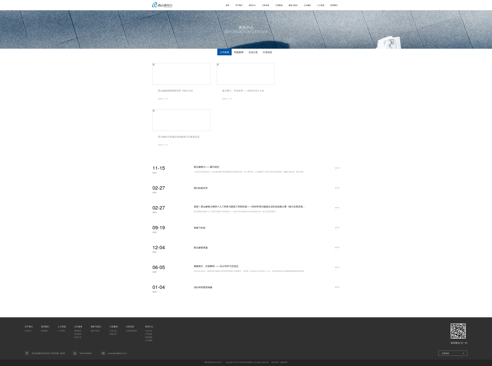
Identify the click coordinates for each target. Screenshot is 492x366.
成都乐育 (284, 362)
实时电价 (77, 334)
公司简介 (28, 330)
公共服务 (307, 5)
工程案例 (279, 5)
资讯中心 (252, 5)
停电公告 (77, 337)
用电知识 (77, 330)
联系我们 (334, 5)
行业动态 (267, 52)
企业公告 (253, 52)
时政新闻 (238, 52)
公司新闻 (224, 52)
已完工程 (113, 330)
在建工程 (113, 334)
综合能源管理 (131, 330)
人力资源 (320, 5)
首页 (227, 5)
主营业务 (265, 5)
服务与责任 (293, 5)
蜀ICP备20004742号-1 (213, 362)
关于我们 (239, 5)
